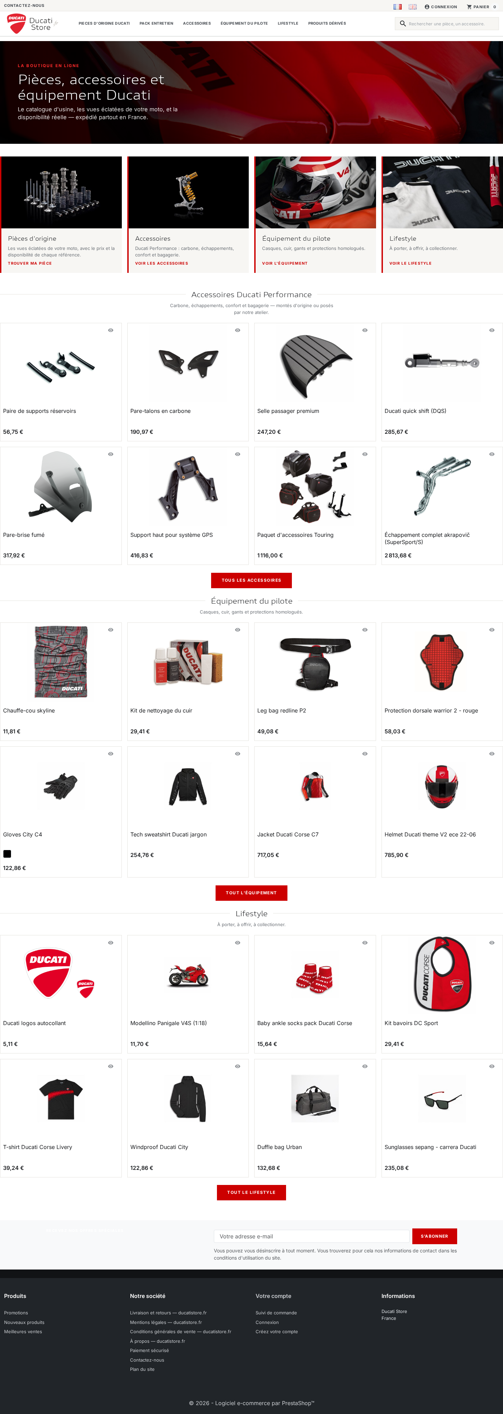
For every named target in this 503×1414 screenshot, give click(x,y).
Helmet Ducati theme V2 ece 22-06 (430, 834)
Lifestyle (288, 23)
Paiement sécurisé (149, 1350)
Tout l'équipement (251, 892)
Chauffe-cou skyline (29, 710)
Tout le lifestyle (251, 1192)
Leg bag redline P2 (281, 710)
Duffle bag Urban (279, 1147)
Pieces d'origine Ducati (104, 23)
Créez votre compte (277, 1331)
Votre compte (273, 1295)
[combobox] (447, 23)
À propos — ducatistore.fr (157, 1341)
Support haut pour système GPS (171, 534)
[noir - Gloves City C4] (7, 854)
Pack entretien (156, 23)
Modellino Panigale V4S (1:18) (168, 1023)
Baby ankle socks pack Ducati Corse (304, 1023)
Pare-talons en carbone (160, 410)
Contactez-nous (24, 5)
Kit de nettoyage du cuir (161, 710)
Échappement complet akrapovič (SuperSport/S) (427, 538)
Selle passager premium (288, 410)
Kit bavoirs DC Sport (411, 1023)
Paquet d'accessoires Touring (295, 534)
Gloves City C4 (22, 834)
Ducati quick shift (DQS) (416, 410)
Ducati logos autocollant (34, 1023)
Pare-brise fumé (23, 534)
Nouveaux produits (24, 1322)
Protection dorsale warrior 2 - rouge (431, 710)
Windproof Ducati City (159, 1147)
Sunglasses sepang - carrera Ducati (430, 1147)
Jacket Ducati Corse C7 (288, 834)
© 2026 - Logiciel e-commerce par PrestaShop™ (251, 1403)
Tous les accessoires (252, 580)
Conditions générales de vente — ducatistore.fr (180, 1331)
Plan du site (142, 1369)
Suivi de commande (276, 1312)
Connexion (267, 1322)
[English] (413, 6)
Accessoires (197, 23)
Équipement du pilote (244, 23)
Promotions (16, 1312)
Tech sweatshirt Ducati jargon (168, 834)
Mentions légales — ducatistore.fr (166, 1322)
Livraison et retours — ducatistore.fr (168, 1312)
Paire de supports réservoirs (39, 410)
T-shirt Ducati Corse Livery (37, 1147)
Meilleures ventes (23, 1331)
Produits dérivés (327, 23)
